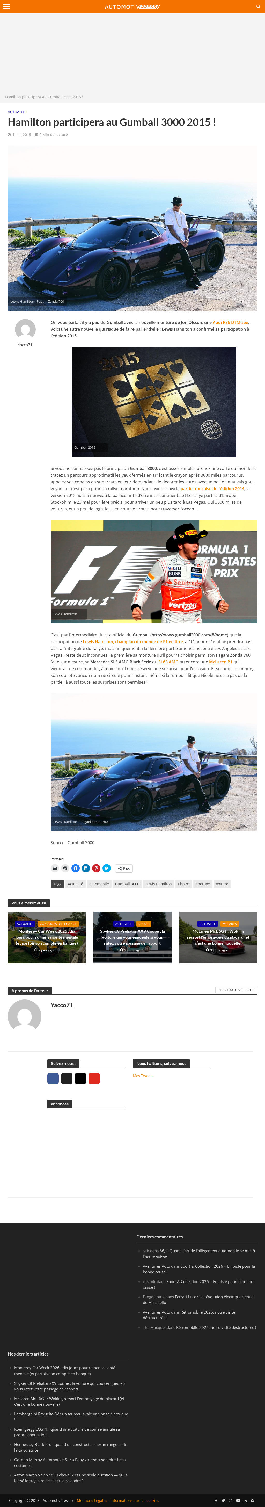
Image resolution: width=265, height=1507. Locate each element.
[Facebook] (53, 1078)
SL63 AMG (168, 662)
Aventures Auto (156, 1266)
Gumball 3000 (127, 883)
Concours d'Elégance (58, 924)
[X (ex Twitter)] (66, 1078)
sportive (203, 883)
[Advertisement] (132, 55)
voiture (222, 883)
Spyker (143, 924)
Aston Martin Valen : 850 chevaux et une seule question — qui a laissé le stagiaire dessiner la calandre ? (71, 1478)
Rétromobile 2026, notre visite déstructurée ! (216, 1327)
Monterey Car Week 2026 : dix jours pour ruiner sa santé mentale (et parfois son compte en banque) (47, 937)
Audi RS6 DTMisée (230, 322)
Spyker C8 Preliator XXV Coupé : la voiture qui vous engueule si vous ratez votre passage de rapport (132, 937)
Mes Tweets (143, 1075)
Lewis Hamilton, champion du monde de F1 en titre (133, 641)
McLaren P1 (220, 662)
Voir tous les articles (236, 990)
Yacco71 (25, 344)
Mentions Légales (92, 1500)
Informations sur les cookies (135, 1500)
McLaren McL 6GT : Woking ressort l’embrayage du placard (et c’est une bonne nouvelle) (218, 937)
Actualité (17, 111)
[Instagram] (80, 1078)
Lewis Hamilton (158, 883)
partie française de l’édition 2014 (212, 488)
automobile (99, 883)
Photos (184, 883)
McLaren (230, 924)
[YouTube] (94, 1078)
